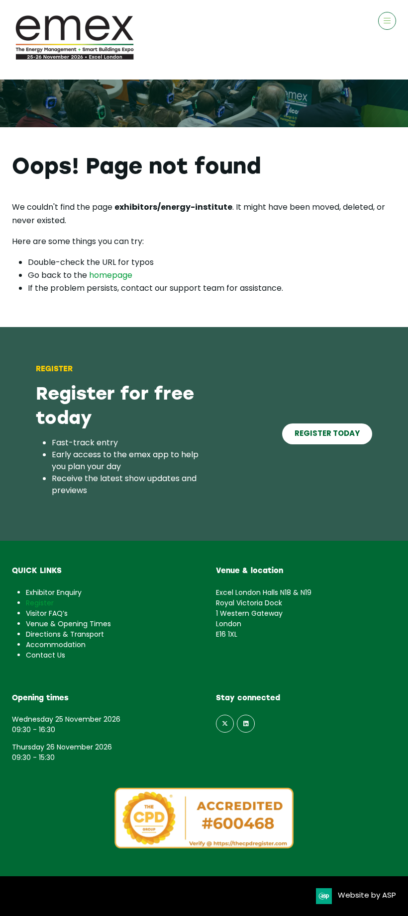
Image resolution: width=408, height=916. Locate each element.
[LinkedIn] (246, 724)
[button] (387, 21)
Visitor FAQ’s (47, 614)
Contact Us (45, 656)
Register (40, 603)
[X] (225, 724)
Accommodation (56, 645)
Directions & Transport (65, 635)
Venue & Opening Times (68, 624)
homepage (110, 275)
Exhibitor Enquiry (54, 593)
